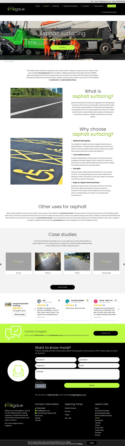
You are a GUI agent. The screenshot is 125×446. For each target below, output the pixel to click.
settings (79, 444)
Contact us (105, 333)
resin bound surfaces (66, 213)
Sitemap (97, 435)
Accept (92, 443)
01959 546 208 (121, 1)
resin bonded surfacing (44, 218)
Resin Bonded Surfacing (102, 413)
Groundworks (99, 420)
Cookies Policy (99, 430)
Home (97, 408)
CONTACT (62, 47)
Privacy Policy (99, 428)
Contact (97, 425)
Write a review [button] (20, 314)
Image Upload (39, 382)
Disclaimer (98, 432)
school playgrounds (43, 73)
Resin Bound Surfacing (102, 411)
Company (98, 423)
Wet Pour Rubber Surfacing (103, 415)
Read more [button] (41, 317)
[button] (118, 309)
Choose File (40, 386)
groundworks (58, 220)
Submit (91, 385)
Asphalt (97, 418)
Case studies (62, 287)
